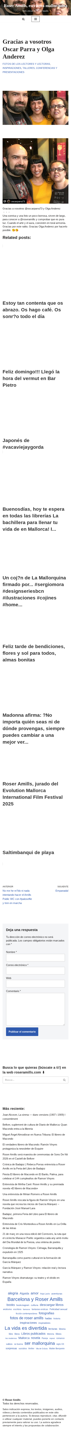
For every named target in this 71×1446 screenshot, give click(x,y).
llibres (59, 1334)
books (11, 1305)
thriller (31, 1348)
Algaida (24, 1293)
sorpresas (11, 1348)
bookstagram (22, 1305)
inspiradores (44, 1323)
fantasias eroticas (40, 1309)
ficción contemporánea (26, 1313)
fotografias (46, 1313)
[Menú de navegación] (36, 19)
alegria (13, 1293)
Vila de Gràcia (42, 1349)
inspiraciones (28, 1322)
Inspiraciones (12, 68)
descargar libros (52, 1305)
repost (52, 1338)
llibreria (50, 1334)
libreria (62, 1329)
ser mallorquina (39, 1343)
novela (35, 1338)
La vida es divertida (26, 1328)
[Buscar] (23, 19)
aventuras (56, 1293)
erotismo (7, 1309)
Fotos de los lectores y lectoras (26, 64)
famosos (26, 1309)
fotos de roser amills (26, 1318)
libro (11, 1334)
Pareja (45, 1338)
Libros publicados (33, 1333)
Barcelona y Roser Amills (35, 1299)
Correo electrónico (17, 965)
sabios (9, 1344)
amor (35, 1293)
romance (60, 1338)
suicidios (23, 1348)
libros (17, 1334)
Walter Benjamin (57, 1349)
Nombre (11, 952)
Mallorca (23, 1338)
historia (56, 1318)
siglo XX (60, 1344)
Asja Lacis (45, 1294)
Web (8, 978)
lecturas (52, 1328)
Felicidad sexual (58, 1309)
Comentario (13, 991)
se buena (18, 1344)
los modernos (11, 1338)
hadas (48, 1318)
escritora (17, 1309)
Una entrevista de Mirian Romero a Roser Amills (30, 1194)
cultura (34, 1305)
